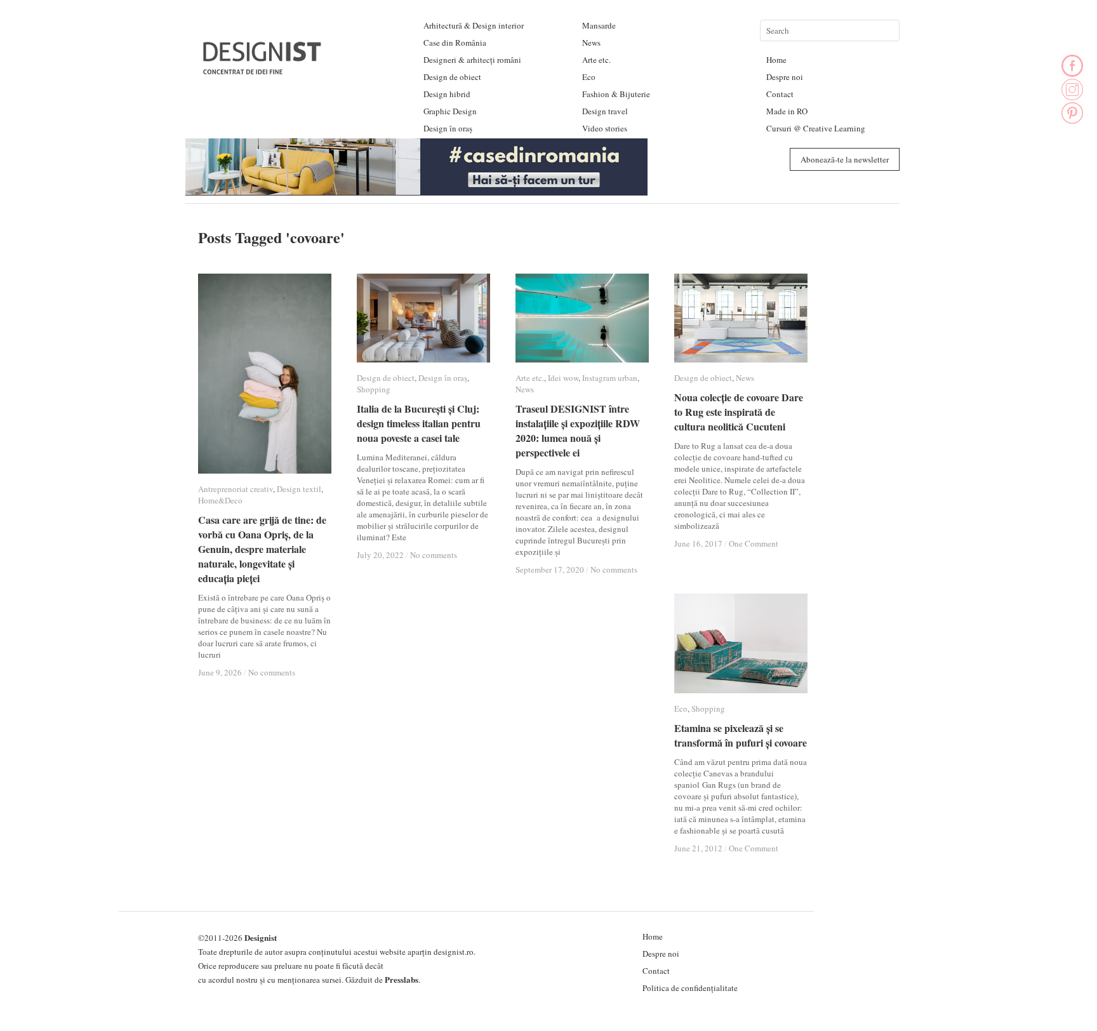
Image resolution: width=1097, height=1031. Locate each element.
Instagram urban (609, 377)
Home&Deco (220, 500)
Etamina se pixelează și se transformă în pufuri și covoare (740, 735)
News (591, 42)
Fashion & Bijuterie (616, 94)
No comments (271, 672)
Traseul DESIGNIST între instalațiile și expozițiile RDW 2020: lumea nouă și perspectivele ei (577, 430)
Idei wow (563, 377)
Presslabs (401, 979)
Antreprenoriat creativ (235, 489)
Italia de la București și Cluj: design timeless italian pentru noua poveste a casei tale (419, 423)
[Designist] (263, 69)
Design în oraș (447, 128)
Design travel (605, 111)
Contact (780, 94)
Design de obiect (452, 77)
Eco (588, 77)
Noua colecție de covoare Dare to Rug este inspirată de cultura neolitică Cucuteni (738, 412)
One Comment (753, 543)
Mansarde (599, 25)
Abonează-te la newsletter (845, 159)
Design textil (299, 489)
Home (776, 59)
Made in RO (787, 111)
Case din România (454, 42)
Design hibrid (446, 94)
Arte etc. (596, 59)
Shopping (373, 389)
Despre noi (784, 77)
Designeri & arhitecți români (472, 59)
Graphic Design (450, 111)
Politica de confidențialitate (690, 988)
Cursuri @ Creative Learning (815, 128)
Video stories (604, 128)
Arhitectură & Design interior (473, 25)
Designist (260, 937)
